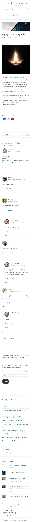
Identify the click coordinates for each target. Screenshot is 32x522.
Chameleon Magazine (17, 481)
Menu (17, 16)
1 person (10, 188)
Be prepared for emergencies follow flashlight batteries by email (15, 366)
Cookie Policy (8, 515)
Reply (3, 171)
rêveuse (10, 149)
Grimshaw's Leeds (15, 486)
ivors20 (10, 289)
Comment (24, 351)
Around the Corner (11, 80)
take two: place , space (16, 504)
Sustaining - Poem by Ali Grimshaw (12, 417)
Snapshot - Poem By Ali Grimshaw (11, 441)
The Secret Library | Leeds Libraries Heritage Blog (19, 488)
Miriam (10, 177)
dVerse (13, 467)
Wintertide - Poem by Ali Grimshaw (12, 420)
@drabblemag (14, 102)
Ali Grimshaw (19, 37)
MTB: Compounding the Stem (18, 465)
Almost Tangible (26, 134)
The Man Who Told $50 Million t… (19, 478)
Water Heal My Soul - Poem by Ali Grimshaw (14, 437)
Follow (6, 381)
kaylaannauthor (12, 242)
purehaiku (24, 472)
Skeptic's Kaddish (14, 472)
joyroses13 (11, 199)
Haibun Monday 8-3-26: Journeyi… (19, 496)
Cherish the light (5, 134)
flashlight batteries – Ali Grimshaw (16, 4)
